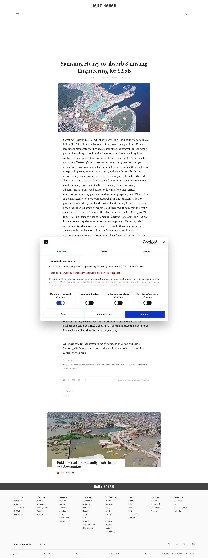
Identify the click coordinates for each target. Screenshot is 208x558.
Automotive (87, 501)
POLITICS (18, 497)
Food (107, 511)
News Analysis (19, 514)
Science (108, 518)
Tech (84, 518)
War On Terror (19, 507)
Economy (86, 504)
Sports (155, 497)
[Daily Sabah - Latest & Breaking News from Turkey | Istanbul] (104, 5)
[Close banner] (164, 242)
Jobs (15, 554)
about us (79, 554)
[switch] (89, 303)
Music (130, 504)
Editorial (177, 511)
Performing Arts (134, 514)
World (63, 497)
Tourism (85, 514)
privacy (46, 554)
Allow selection (104, 314)
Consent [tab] (61, 251)
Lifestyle (110, 497)
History (108, 524)
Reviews (131, 518)
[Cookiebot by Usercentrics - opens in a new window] (145, 242)
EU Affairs (17, 511)
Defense (85, 521)
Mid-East (62, 501)
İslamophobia (65, 521)
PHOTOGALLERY (67, 473)
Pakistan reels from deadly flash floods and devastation (86, 465)
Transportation (88, 524)
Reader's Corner (181, 507)
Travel (107, 507)
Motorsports (156, 507)
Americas (63, 507)
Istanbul (40, 501)
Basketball (155, 504)
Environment (110, 504)
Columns (178, 501)
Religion (108, 521)
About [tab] (146, 251)
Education (40, 504)
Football (154, 501)
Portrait (131, 511)
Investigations (42, 507)
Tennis (154, 511)
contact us (114, 554)
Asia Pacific (63, 511)
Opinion (179, 497)
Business (87, 497)
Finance (85, 511)
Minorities (40, 511)
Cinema (131, 501)
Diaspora (40, 514)
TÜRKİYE (41, 497)
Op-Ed (177, 504)
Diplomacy (17, 501)
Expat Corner (110, 531)
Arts (131, 497)
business (66, 395)
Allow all (145, 314)
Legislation (17, 504)
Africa (61, 514)
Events (131, 507)
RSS (146, 554)
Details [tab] (104, 251)
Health (108, 501)
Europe (62, 504)
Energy (85, 507)
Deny (63, 314)
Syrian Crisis (64, 518)
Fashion (108, 514)
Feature (108, 528)
